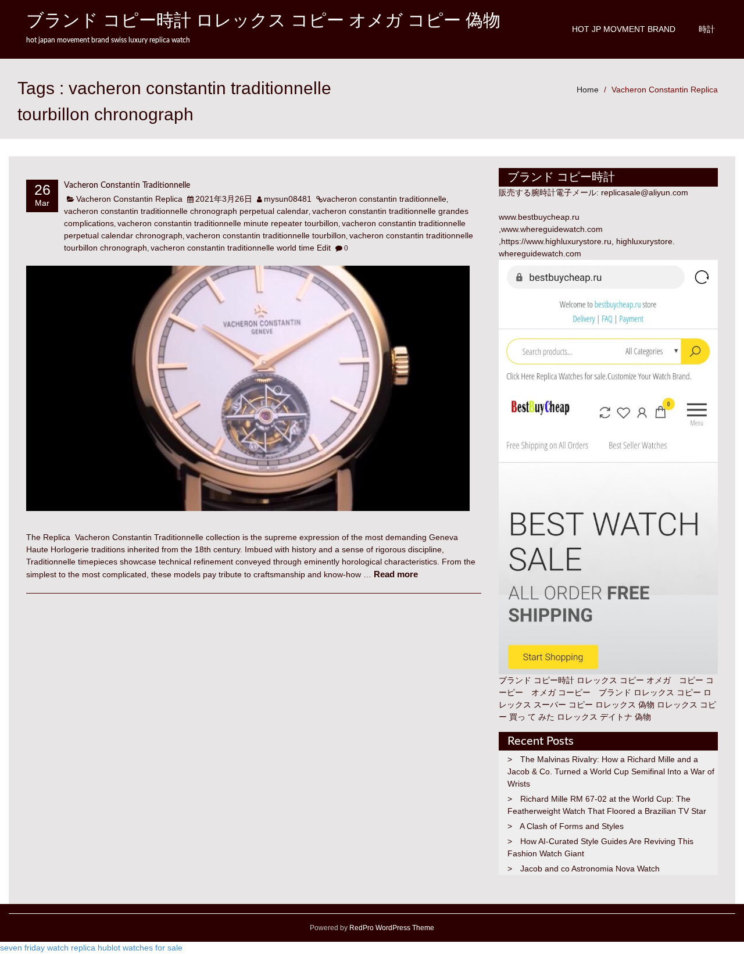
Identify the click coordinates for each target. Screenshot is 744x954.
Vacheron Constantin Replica (664, 89)
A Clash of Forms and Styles (572, 826)
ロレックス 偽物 (624, 704)
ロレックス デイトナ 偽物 (604, 716)
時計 (707, 29)
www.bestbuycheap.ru (539, 216)
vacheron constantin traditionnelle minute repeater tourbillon (227, 223)
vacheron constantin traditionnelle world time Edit (241, 247)
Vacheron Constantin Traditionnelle (127, 185)
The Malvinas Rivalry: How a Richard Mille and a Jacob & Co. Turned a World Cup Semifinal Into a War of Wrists (610, 771)
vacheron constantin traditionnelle (384, 198)
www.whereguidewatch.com (552, 229)
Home (588, 89)
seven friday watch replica (47, 947)
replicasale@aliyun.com (644, 192)
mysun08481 (288, 198)
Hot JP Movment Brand (623, 29)
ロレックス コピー (667, 692)
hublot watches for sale (140, 947)
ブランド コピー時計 (536, 680)
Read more (396, 574)
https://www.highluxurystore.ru (556, 241)
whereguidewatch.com (540, 253)
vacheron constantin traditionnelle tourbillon (266, 235)
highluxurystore (644, 241)
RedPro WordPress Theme (391, 928)
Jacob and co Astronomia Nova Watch (590, 868)
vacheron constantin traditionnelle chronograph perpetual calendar (186, 211)
